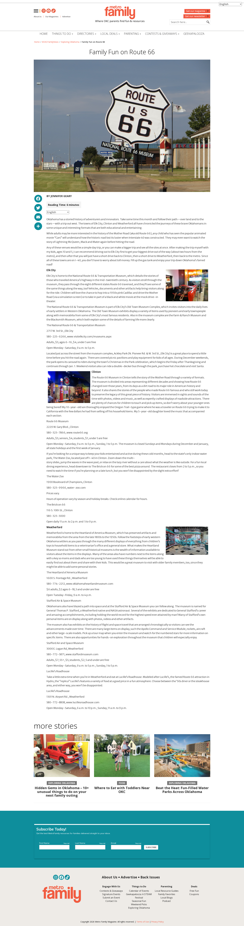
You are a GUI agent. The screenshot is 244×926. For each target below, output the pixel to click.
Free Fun (194, 890)
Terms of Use (142, 921)
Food (122, 783)
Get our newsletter (195, 16)
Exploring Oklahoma (70, 42)
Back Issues (150, 877)
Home (44, 34)
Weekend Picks (139, 904)
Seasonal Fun (139, 901)
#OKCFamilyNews (50, 42)
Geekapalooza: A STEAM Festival (139, 896)
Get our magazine (196, 11)
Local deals (109, 34)
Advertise (66, 16)
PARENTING (132, 34)
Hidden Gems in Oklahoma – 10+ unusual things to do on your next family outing (62, 791)
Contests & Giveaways (161, 34)
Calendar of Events (139, 890)
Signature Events (111, 894)
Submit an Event (111, 897)
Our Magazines (51, 16)
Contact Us (111, 901)
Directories (86, 34)
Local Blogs (167, 897)
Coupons (194, 894)
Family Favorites (166, 894)
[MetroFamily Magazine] (119, 12)
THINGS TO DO (62, 34)
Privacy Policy (157, 921)
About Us (38, 16)
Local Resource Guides (166, 890)
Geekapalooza (193, 34)
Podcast (166, 901)
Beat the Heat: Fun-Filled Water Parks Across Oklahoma (182, 789)
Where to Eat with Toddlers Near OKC (122, 789)
